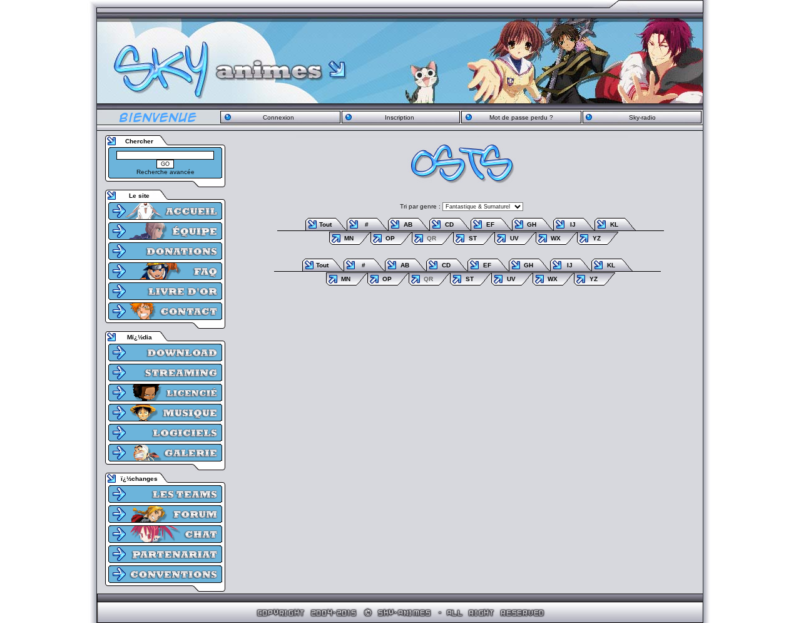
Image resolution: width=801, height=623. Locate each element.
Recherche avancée (165, 171)
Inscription (399, 117)
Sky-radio (642, 117)
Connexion (278, 117)
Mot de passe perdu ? (521, 117)
